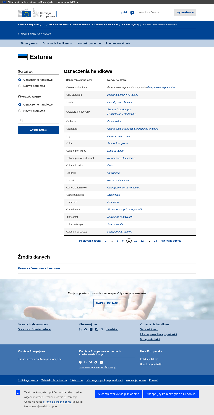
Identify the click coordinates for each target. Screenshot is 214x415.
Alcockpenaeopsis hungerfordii (124, 209)
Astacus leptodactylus (119, 109)
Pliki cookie (76, 380)
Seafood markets (82, 24)
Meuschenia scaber (118, 180)
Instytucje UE (147, 359)
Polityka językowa (28, 380)
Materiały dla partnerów (54, 380)
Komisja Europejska (28, 24)
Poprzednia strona (90, 240)
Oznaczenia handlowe (106, 24)
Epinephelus (114, 121)
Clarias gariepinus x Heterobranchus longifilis (132, 128)
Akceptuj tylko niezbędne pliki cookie (171, 394)
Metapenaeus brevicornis (121, 158)
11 (136, 240)
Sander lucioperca (117, 143)
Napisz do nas (107, 303)
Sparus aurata (115, 224)
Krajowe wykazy (130, 24)
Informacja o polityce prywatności (158, 334)
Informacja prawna (136, 380)
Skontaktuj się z (149, 329)
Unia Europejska (149, 364)
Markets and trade (59, 24)
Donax (111, 165)
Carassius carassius (118, 136)
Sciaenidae (113, 194)
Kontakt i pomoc (87, 43)
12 (142, 240)
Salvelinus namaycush (120, 217)
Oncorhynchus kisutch (119, 102)
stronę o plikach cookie (57, 401)
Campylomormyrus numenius (123, 187)
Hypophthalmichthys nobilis (122, 94)
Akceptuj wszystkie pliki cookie (118, 394)
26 (156, 240)
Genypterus (113, 173)
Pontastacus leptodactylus (121, 114)
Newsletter (112, 329)
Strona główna (29, 43)
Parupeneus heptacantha (161, 87)
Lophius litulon (115, 150)
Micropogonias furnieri (119, 231)
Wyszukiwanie (185, 12)
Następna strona (171, 240)
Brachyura (113, 202)
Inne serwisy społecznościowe (96, 367)
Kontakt (153, 380)
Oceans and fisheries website (34, 329)
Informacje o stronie (118, 43)
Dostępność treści (150, 339)
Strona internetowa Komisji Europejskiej (40, 359)
